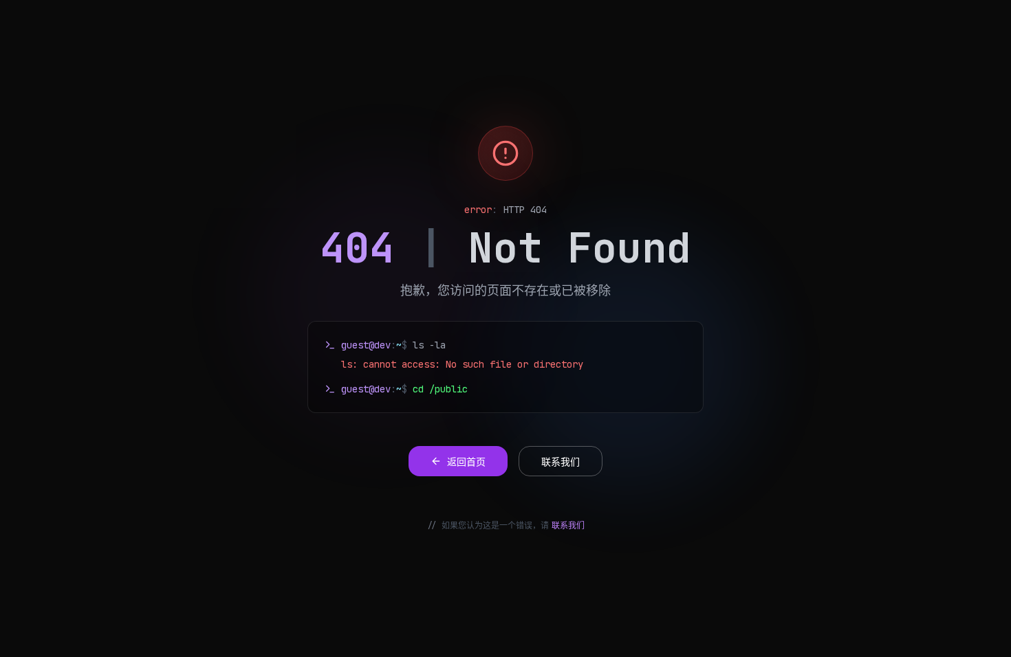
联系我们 (568, 525)
